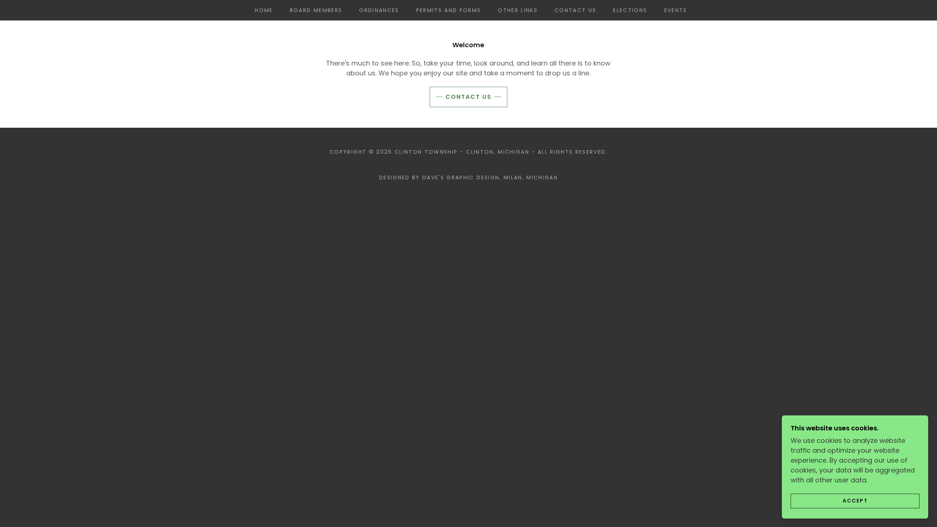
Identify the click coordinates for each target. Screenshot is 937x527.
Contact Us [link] (575, 10)
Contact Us (468, 97)
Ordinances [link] (379, 10)
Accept (855, 500)
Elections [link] (630, 10)
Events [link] (675, 10)
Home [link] (264, 10)
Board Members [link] (316, 10)
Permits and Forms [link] (448, 10)
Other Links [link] (518, 10)
